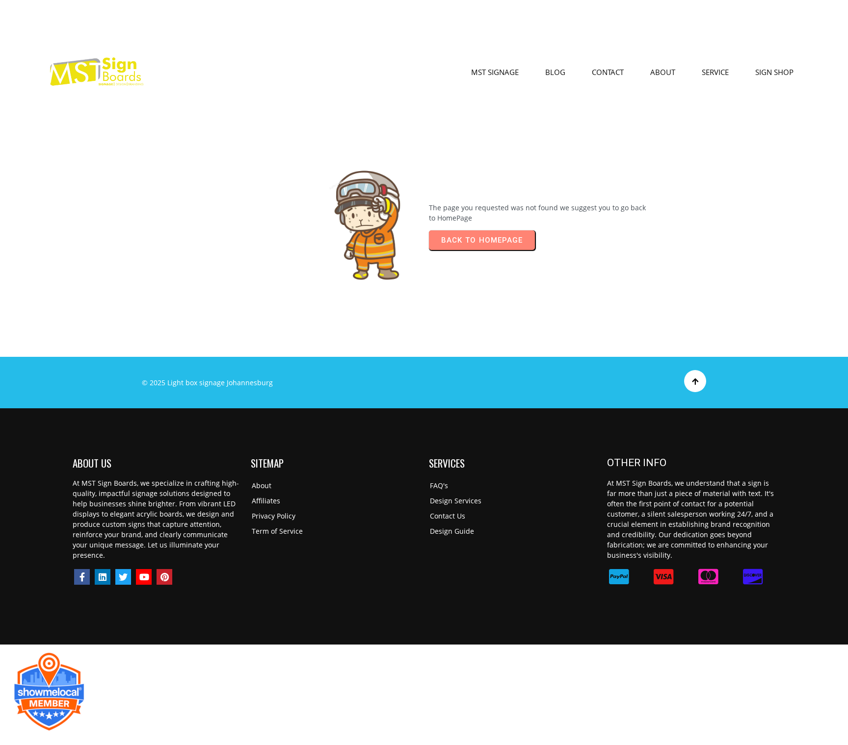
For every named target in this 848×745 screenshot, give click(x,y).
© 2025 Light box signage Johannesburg (207, 382)
